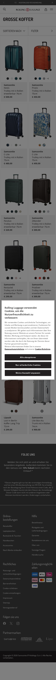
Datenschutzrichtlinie (14, 349)
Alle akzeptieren (28, 357)
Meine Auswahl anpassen (28, 373)
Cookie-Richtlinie (42, 349)
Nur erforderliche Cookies (28, 365)
